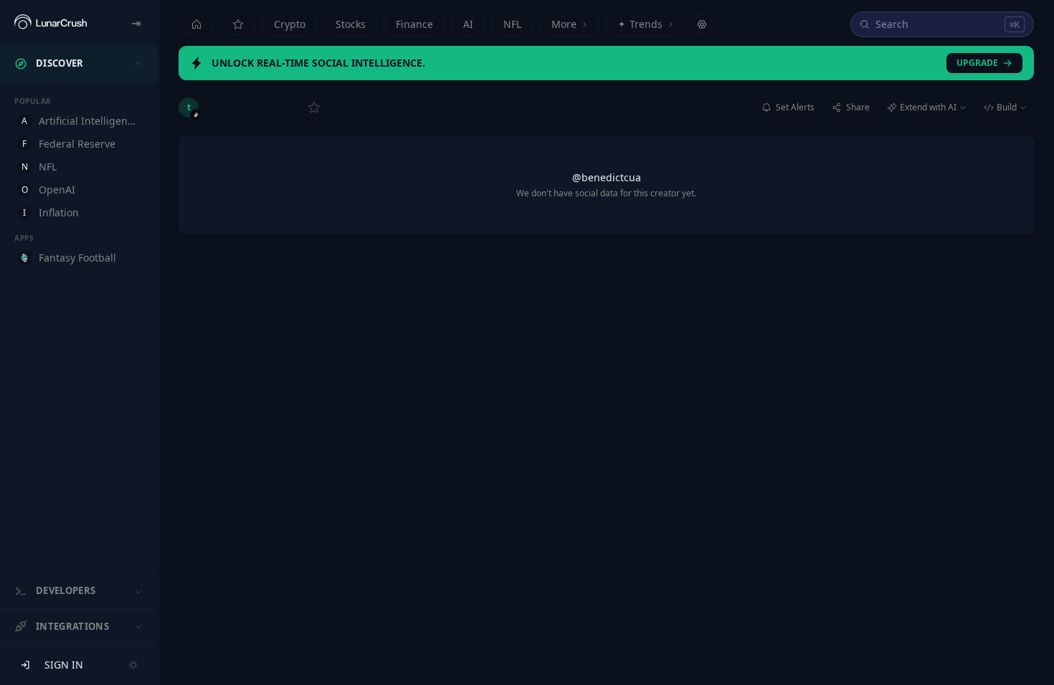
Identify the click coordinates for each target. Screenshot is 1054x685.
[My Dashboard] (238, 24)
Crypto (289, 24)
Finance (414, 24)
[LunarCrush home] (50, 23)
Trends (640, 24)
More (563, 24)
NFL (512, 24)
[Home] (196, 24)
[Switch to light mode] (133, 665)
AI (468, 24)
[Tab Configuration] (702, 24)
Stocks (351, 24)
